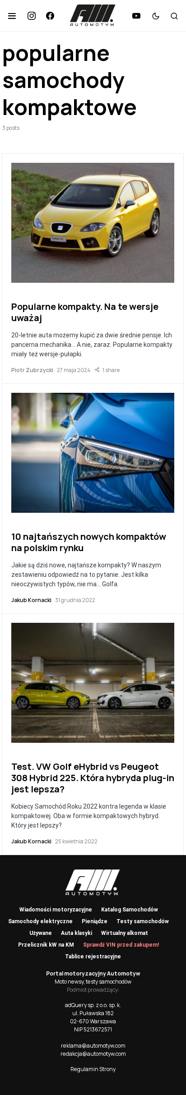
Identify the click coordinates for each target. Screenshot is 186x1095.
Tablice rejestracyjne (93, 956)
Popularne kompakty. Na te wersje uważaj (84, 312)
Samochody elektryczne (40, 921)
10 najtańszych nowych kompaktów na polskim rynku (88, 542)
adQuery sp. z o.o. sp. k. (93, 1005)
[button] (12, 15)
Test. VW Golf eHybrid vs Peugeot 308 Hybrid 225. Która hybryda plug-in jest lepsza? (92, 777)
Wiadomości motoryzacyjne (55, 909)
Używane (40, 933)
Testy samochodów (142, 921)
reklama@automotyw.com (93, 1045)
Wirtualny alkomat (124, 933)
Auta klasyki (76, 933)
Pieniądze (94, 921)
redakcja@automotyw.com (93, 1054)
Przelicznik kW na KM (46, 945)
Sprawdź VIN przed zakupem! (121, 945)
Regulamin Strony (93, 1069)
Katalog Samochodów (129, 909)
